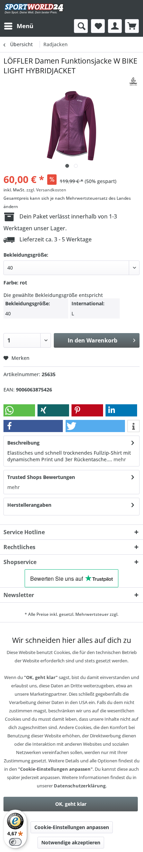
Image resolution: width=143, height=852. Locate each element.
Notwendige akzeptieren (70, 842)
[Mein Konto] (115, 26)
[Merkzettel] (98, 26)
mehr (119, 459)
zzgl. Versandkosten (46, 190)
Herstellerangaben (29, 505)
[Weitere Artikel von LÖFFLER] (133, 81)
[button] (19, 410)
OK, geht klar (70, 804)
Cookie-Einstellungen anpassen (71, 827)
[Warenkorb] (132, 26)
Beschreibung (23, 442)
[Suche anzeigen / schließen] (81, 26)
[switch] (15, 842)
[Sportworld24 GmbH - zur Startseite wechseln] (34, 9)
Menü (25, 26)
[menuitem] (18, 26)
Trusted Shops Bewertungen (41, 477)
